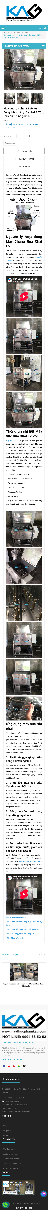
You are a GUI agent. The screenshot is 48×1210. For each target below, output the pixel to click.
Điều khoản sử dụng (9, 1149)
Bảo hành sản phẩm (10, 1168)
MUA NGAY (11, 143)
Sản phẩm (6, 1131)
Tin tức (5, 1135)
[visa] (24, 1208)
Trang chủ (6, 1126)
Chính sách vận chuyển (24, 159)
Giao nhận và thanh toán (11, 1164)
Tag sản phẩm (24, 167)
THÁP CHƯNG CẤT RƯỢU (21, 33)
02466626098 (10, 1098)
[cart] (45, 28)
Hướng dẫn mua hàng (10, 1159)
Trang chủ (7, 33)
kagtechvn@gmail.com (13, 1101)
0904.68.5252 (19, 124)
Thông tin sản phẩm (24, 151)
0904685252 (21, 1098)
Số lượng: (7, 136)
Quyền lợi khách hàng (10, 1154)
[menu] (3, 28)
